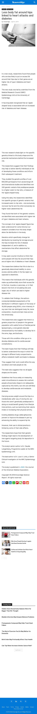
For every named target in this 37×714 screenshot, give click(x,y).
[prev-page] (3, 558)
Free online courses (18, 709)
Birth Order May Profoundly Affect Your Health (17, 639)
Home (3, 6)
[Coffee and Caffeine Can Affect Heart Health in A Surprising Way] (6, 552)
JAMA (22, 467)
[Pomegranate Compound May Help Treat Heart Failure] (6, 535)
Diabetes (8, 6)
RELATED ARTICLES (9, 528)
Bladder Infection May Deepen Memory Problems (18, 617)
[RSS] (21, 701)
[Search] (34, 2)
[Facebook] (11, 701)
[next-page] (5, 558)
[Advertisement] (18, 60)
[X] (25, 701)
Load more (17, 650)
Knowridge (7, 22)
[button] (3, 2)
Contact (32, 707)
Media (26, 707)
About (3, 707)
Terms (12, 707)
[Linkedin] (16, 701)
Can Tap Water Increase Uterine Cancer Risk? (17, 645)
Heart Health (10, 9)
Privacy (17, 707)
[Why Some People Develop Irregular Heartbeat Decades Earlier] (6, 543)
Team (7, 707)
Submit (22, 707)
